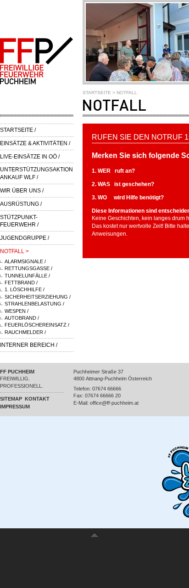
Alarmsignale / (25, 261)
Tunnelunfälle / (27, 275)
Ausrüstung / (21, 204)
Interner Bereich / (28, 345)
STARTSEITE (97, 92)
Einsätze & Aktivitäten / (35, 143)
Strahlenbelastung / (34, 303)
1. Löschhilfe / (24, 289)
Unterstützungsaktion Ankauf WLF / (36, 173)
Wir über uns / (22, 190)
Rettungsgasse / (28, 268)
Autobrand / (22, 318)
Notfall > (14, 251)
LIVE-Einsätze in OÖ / (30, 156)
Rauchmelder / (25, 332)
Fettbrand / (21, 282)
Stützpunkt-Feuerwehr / (19, 221)
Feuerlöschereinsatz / (37, 325)
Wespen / (16, 311)
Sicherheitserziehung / (38, 297)
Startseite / (18, 130)
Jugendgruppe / (24, 238)
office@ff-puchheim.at (114, 403)
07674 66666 (106, 388)
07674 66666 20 (103, 395)
